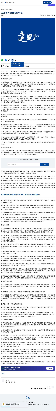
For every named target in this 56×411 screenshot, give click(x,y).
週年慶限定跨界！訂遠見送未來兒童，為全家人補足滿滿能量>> (20, 195)
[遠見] (28, 398)
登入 (12, 65)
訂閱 (44, 164)
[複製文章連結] (9, 60)
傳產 (3, 373)
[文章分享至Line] (2, 60)
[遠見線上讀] (9, 2)
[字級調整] (15, 60)
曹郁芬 (2, 15)
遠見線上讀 (4, 9)
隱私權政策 (32, 402)
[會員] (53, 2)
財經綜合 (11, 9)
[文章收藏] (12, 60)
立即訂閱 (48, 2)
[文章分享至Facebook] (5, 60)
